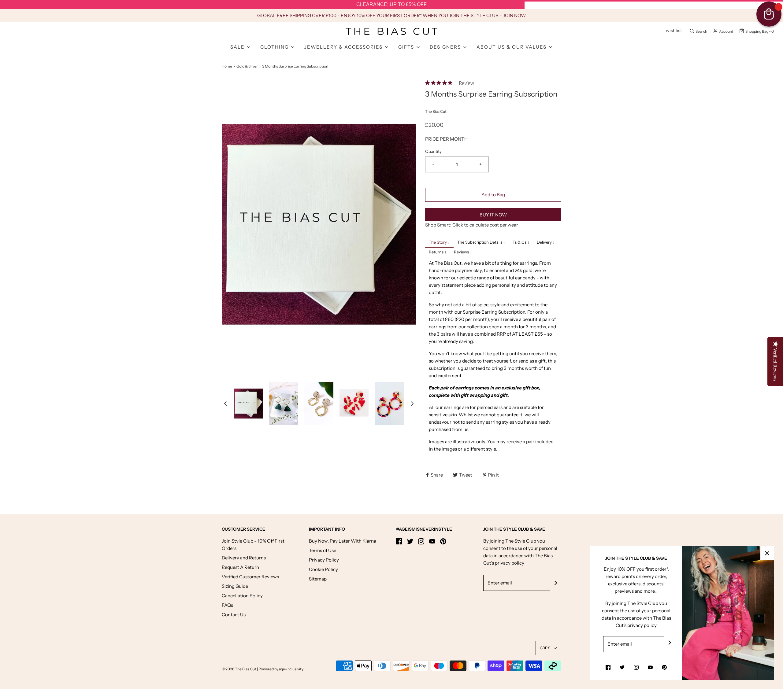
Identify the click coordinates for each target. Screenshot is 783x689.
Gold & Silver (247, 66)
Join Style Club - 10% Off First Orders (253, 544)
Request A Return (240, 567)
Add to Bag (493, 194)
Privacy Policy (324, 560)
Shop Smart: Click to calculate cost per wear (471, 225)
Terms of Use (322, 550)
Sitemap (318, 579)
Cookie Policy (323, 569)
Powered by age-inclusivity (280, 669)
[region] (391, 4)
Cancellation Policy (242, 596)
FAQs (227, 605)
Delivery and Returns (244, 558)
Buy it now (493, 215)
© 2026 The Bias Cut (239, 669)
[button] (225, 403)
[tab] (439, 243)
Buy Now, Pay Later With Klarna (342, 541)
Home (227, 66)
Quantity (433, 151)
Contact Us (234, 614)
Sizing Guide (235, 586)
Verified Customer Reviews (250, 577)
